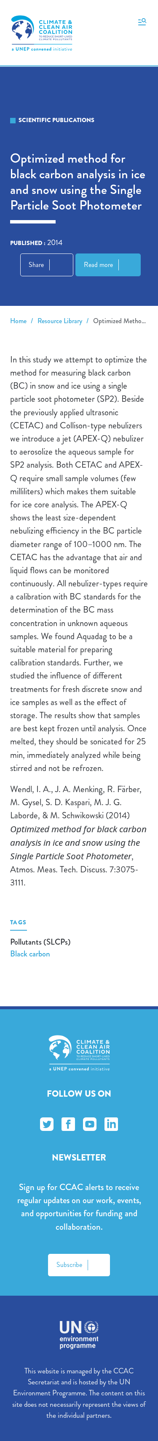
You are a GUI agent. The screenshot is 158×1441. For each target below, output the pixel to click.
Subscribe (69, 1264)
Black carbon (30, 953)
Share (36, 265)
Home (18, 321)
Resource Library (59, 321)
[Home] (41, 33)
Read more (98, 265)
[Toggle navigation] (142, 21)
